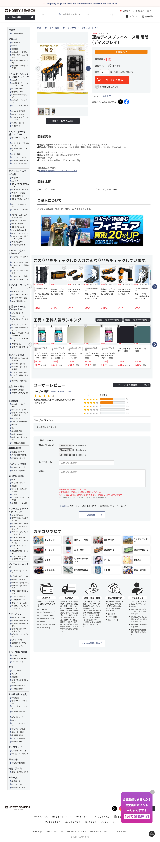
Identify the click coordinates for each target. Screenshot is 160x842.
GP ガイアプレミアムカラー (20, 185)
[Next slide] (88, 68)
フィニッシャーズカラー (20, 258)
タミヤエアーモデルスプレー (20, 624)
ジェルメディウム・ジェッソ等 (20, 546)
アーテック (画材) (18, 738)
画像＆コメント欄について (61, 391)
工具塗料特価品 (17, 33)
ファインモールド (18, 596)
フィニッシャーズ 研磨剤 (20, 266)
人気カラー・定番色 (19, 52)
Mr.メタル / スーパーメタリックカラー (20, 84)
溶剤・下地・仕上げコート (20, 56)
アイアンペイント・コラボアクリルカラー (20, 557)
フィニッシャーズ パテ (20, 276)
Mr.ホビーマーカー (19, 316)
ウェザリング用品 (18, 729)
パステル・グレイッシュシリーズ (20, 533)
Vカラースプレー (18, 640)
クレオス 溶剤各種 (18, 111)
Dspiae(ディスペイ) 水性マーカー (20, 334)
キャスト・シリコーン (20, 482)
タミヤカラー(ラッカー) (19, 139)
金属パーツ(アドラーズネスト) (20, 586)
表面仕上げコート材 (19, 658)
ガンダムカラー (17, 88)
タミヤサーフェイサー (20, 157)
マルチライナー (17, 344)
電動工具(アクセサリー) (19, 438)
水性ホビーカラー (18, 92)
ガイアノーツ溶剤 (18, 193)
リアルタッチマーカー (20, 324)
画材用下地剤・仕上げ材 (20, 552)
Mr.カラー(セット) (18, 123)
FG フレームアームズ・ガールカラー (20, 216)
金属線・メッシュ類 (19, 503)
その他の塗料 (17, 741)
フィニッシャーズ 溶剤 (20, 262)
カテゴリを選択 (14, 17)
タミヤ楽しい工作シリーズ (20, 681)
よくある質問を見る (91, 643)
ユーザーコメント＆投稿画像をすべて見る (131, 385)
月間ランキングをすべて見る (136, 320)
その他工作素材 (17, 688)
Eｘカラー (16, 181)
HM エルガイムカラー (20, 230)
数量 (97, 71)
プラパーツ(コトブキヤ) (19, 571)
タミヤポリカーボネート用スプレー (20, 630)
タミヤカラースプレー (20, 160)
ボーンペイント (17, 291)
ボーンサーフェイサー (20, 294)
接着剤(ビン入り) (18, 452)
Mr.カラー (15, 80)
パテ (13, 479)
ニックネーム (45, 461)
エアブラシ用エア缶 (19, 381)
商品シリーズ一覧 (18, 787)
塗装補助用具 (17, 431)
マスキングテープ (18, 467)
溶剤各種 (15, 698)
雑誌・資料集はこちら (20, 772)
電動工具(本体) (17, 434)
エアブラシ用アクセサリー (20, 376)
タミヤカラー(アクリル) (19, 702)
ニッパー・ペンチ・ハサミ (20, 405)
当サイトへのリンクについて (101, 831)
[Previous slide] (37, 68)
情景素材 (15, 677)
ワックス (15, 494)
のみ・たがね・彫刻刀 (20, 421)
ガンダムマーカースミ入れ (20, 320)
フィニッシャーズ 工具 (20, 279)
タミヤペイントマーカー (20, 164)
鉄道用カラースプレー (20, 643)
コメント (43, 470)
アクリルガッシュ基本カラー (20, 519)
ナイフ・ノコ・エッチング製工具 (20, 414)
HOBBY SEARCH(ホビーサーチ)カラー (20, 237)
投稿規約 (64, 506)
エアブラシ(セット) (19, 364)
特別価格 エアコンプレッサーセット (20, 359)
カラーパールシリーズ (20, 523)
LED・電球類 (17, 670)
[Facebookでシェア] (126, 101)
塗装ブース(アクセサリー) (20, 394)
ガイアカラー (17, 178)
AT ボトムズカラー (19, 220)
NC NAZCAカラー (18, 196)
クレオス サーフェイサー (20, 106)
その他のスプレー (18, 646)
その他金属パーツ (18, 599)
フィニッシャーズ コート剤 (20, 271)
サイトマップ (122, 831)
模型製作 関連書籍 (18, 763)
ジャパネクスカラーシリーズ (20, 541)
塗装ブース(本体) (18, 390)
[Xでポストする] (120, 101)
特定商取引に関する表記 (76, 831)
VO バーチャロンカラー (20, 205)
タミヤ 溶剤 (16, 154)
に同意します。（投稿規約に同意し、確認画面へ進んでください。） (93, 506)
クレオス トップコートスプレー (20, 118)
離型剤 (14, 486)
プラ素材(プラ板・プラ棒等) (20, 498)
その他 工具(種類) (18, 443)
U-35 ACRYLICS (17, 515)
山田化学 (107, 95)
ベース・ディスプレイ (20, 754)
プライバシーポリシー (54, 831)
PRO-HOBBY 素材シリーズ (20, 592)
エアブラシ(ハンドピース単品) (20, 368)
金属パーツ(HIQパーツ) (20, 582)
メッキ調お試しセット (20, 301)
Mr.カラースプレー (19, 114)
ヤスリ (14, 424)
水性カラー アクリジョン (20, 101)
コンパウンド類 (17, 661)
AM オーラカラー (18, 223)
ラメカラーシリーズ (19, 537)
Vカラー (15, 720)
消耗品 (14, 45)
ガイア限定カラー (18, 242)
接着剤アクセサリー (19, 458)
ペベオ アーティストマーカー (20, 339)
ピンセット (16, 418)
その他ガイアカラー (19, 245)
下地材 (14, 655)
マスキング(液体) (18, 470)
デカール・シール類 (19, 603)
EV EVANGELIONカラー (20, 210)
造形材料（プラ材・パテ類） (20, 66)
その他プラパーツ (18, 579)
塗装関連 (15, 49)
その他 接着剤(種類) (19, 455)
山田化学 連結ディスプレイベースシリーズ (58, 170)
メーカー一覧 (17, 784)
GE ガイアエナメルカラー (20, 200)
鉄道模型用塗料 (17, 735)
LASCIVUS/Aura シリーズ (20, 96)
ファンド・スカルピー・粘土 (19, 490)
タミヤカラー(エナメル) (19, 149)
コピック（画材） (18, 732)
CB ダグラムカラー (19, 227)
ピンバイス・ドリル (19, 410)
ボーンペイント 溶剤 (19, 298)
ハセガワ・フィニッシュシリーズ (20, 607)
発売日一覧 (16, 781)
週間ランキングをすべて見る (108, 320)
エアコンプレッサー (19, 372)
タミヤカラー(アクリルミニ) (20, 144)
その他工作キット (18, 685)
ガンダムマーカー (18, 313)
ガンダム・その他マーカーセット (20, 328)
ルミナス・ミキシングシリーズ (20, 527)
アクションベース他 (19, 750)
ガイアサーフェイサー (20, 189)
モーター (15, 674)
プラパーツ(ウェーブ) (20, 576)
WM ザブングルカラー (20, 233)
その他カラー (17, 126)
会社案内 (36, 831)
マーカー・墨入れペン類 (20, 61)
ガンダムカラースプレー (20, 635)
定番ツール (16, 42)
